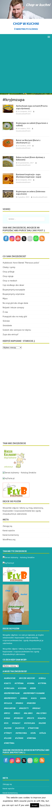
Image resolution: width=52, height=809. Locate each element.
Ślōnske (6, 321)
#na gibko (28, 713)
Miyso (5, 298)
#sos (6, 723)
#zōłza (42, 733)
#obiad (7, 718)
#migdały (36, 708)
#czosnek (22, 688)
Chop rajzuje (8, 276)
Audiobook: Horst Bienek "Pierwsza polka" (21, 263)
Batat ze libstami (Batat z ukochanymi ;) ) (28, 141)
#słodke (42, 723)
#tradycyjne (33, 728)
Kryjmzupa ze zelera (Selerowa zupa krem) (30, 192)
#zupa (33, 733)
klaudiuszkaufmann (23, 114)
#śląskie (7, 738)
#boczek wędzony (27, 678)
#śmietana (31, 738)
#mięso (17, 713)
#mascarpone (9, 708)
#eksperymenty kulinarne (34, 693)
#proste (30, 718)
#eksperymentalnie (12, 693)
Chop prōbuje (8, 272)
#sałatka (42, 718)
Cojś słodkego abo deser (13, 285)
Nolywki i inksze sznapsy (13, 307)
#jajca (34, 698)
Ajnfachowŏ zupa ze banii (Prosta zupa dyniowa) (31, 107)
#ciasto (7, 683)
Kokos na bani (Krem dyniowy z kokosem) (30, 158)
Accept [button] (34, 805)
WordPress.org (9, 539)
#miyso (7, 713)
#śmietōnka (9, 743)
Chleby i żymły (9, 267)
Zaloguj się (7, 526)
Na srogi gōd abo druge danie (15, 303)
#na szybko (41, 713)
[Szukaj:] (26, 219)
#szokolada (29, 723)
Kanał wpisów (9, 530)
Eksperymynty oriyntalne (14, 294)
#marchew (31, 703)
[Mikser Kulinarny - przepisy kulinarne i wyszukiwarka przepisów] (15, 467)
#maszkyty (24, 708)
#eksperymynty (10, 698)
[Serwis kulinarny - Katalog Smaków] (19, 473)
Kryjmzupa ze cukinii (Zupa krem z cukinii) (32, 124)
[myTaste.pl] (9, 478)
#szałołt (16, 723)
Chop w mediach (10, 281)
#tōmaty (8, 733)
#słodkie (7, 728)
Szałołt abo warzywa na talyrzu (17, 330)
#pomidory (18, 718)
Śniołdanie (7, 325)
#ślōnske (19, 738)
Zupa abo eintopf (10, 334)
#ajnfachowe (9, 678)
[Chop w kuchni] (26, 17)
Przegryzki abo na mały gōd (15, 316)
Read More (45, 805)
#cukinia (30, 683)
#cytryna (42, 683)
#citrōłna (19, 683)
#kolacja (8, 703)
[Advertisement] (26, 67)
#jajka (43, 698)
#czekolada (9, 688)
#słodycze (19, 728)
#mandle (19, 703)
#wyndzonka (21, 733)
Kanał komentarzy (11, 535)
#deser (33, 688)
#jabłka (23, 698)
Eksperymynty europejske (14, 290)
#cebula (42, 678)
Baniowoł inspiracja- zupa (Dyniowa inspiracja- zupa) (28, 175)
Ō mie (5, 312)
